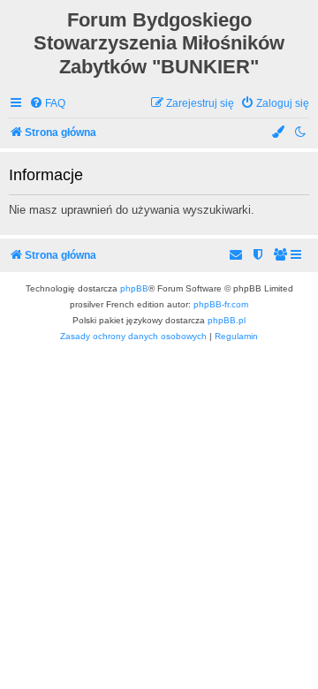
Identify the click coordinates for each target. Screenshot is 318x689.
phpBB (134, 288)
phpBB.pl (227, 320)
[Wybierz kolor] (279, 133)
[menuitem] (47, 104)
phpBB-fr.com (220, 304)
